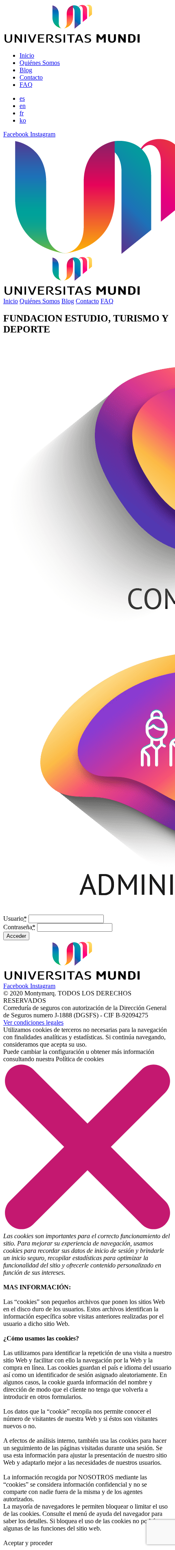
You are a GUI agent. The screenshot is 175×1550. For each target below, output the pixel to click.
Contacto (31, 77)
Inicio (27, 55)
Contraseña (19, 927)
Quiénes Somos (40, 62)
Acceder (16, 936)
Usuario (15, 918)
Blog (26, 70)
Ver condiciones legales (33, 1022)
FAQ (26, 84)
